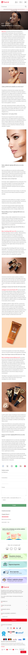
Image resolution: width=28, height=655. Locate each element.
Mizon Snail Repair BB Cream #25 (9, 231)
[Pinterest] (25, 466)
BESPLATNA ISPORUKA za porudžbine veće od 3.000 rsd (14, 9)
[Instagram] (11, 628)
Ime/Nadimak (5, 472)
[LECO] (5, 2)
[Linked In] (17, 628)
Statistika (10, 649)
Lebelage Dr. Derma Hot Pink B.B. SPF (10, 289)
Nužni (5, 649)
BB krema (4, 31)
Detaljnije (3, 646)
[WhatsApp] (16, 466)
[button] (14, 6)
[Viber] (11, 466)
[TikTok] (20, 628)
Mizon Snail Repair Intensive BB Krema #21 (11, 357)
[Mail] (20, 466)
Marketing (16, 649)
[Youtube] (14, 628)
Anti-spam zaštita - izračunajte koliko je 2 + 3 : (11, 497)
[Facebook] (3, 466)
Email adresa (4, 477)
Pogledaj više (14, 10)
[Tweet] (7, 466)
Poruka (3, 487)
